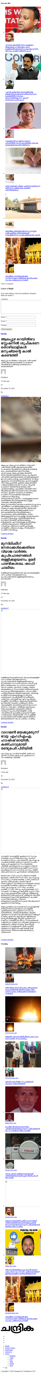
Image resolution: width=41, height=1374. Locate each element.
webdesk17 (5, 396)
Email (3, 321)
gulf (11, 1360)
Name (3, 317)
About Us (8, 1352)
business (12, 1356)
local (11, 1365)
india (11, 1362)
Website (3, 325)
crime (11, 1358)
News (7, 1354)
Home (7, 1346)
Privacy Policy (10, 1348)
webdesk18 (5, 787)
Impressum (9, 1350)
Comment (4, 299)
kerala (12, 1364)
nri (6, 1367)
